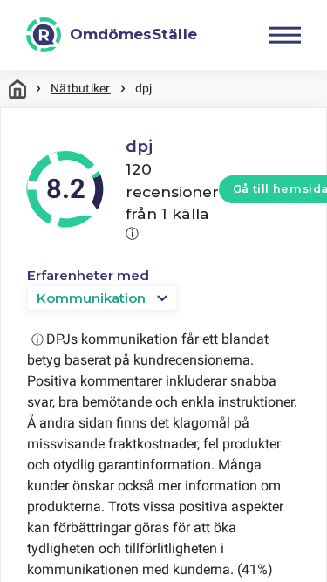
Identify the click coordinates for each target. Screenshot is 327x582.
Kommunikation (91, 298)
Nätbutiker (80, 88)
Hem (17, 89)
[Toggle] (285, 35)
